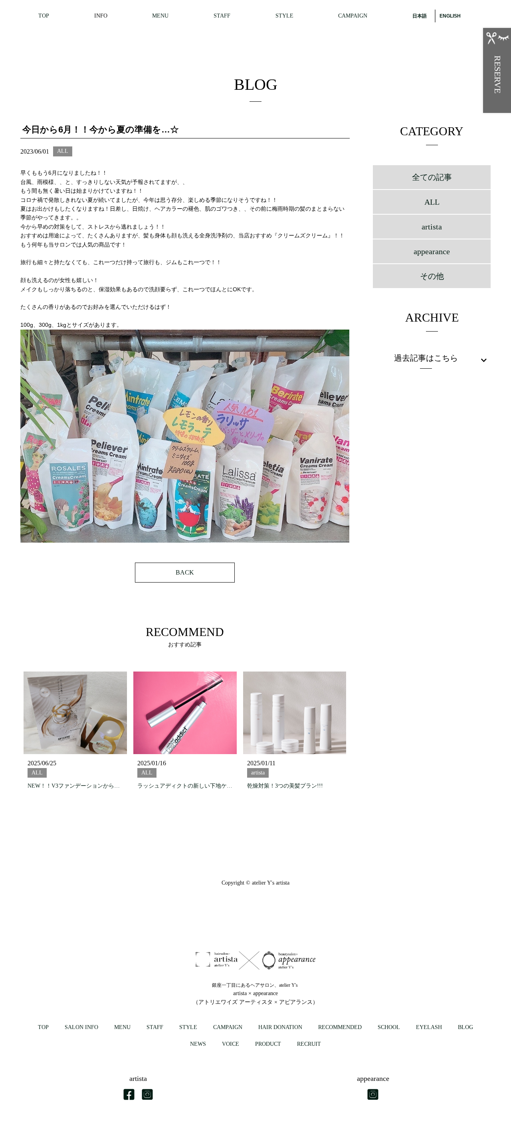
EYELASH (429, 1027)
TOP (43, 16)
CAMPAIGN (352, 16)
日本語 (419, 16)
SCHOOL (389, 1027)
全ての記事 (432, 177)
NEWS (198, 1044)
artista (432, 226)
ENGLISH (450, 16)
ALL (432, 202)
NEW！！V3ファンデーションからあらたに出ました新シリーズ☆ (75, 786)
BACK (185, 572)
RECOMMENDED (340, 1027)
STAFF (222, 16)
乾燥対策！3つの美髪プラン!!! (285, 786)
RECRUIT (309, 1044)
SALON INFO (81, 1027)
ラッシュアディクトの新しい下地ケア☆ (184, 786)
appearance (432, 251)
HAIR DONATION (280, 1027)
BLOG (465, 1027)
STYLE (284, 16)
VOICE (230, 1044)
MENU (160, 16)
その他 (432, 276)
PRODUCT (268, 1044)
